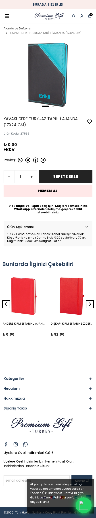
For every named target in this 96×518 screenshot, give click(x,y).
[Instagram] (15, 444)
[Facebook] (6, 444)
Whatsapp (22, 209)
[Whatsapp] (25, 444)
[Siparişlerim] (81, 16)
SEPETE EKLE (65, 176)
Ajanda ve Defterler (18, 28)
